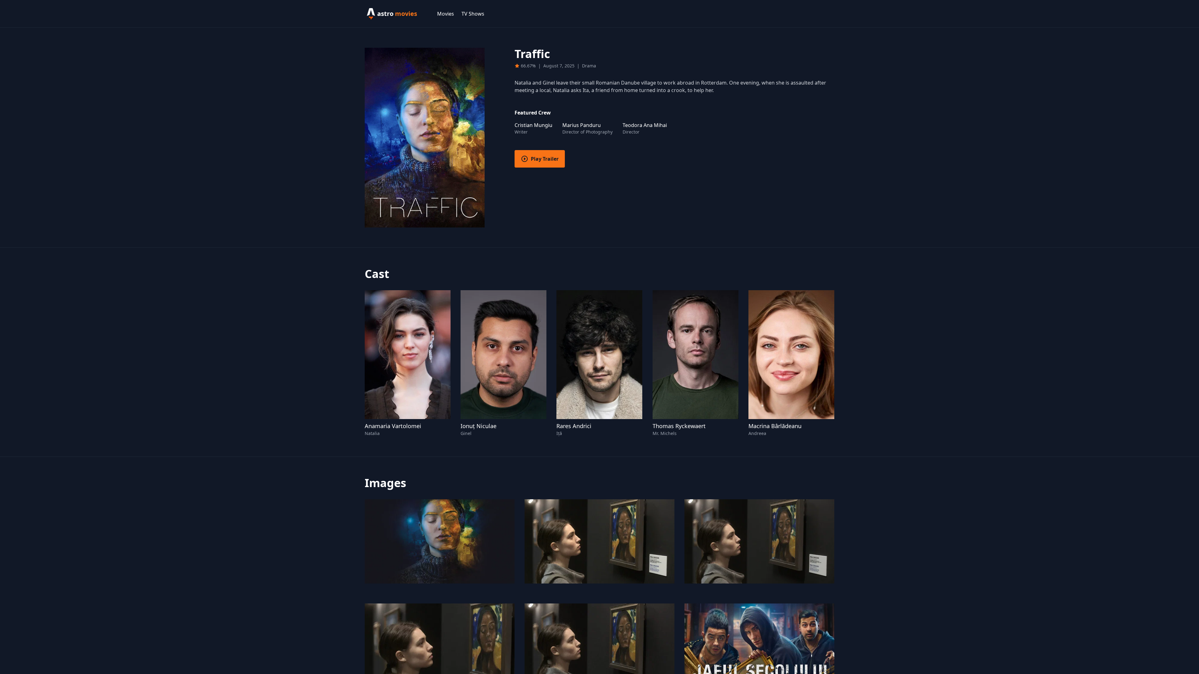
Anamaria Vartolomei (393, 426)
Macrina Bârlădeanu (775, 426)
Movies (445, 13)
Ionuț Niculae (478, 426)
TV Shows (472, 13)
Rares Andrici (573, 426)
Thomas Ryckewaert (679, 426)
